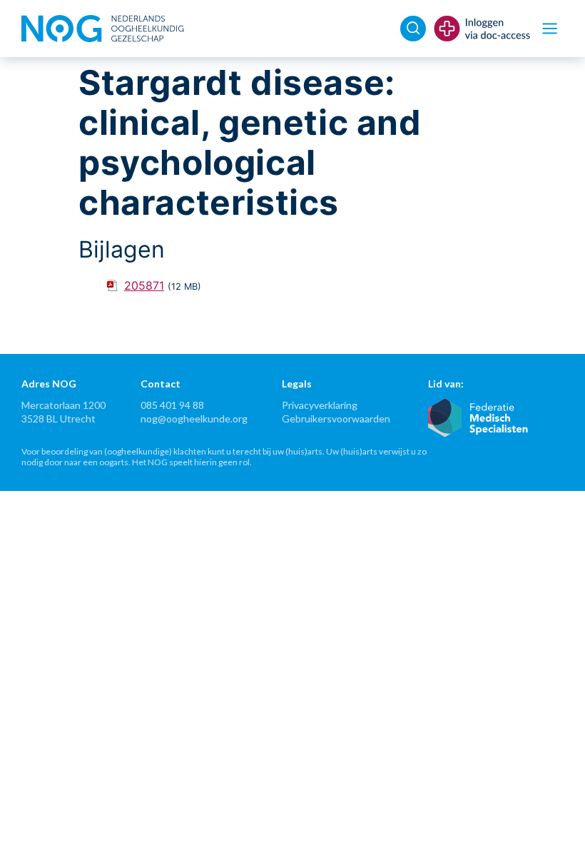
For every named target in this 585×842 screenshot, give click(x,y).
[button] (550, 29)
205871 (144, 285)
